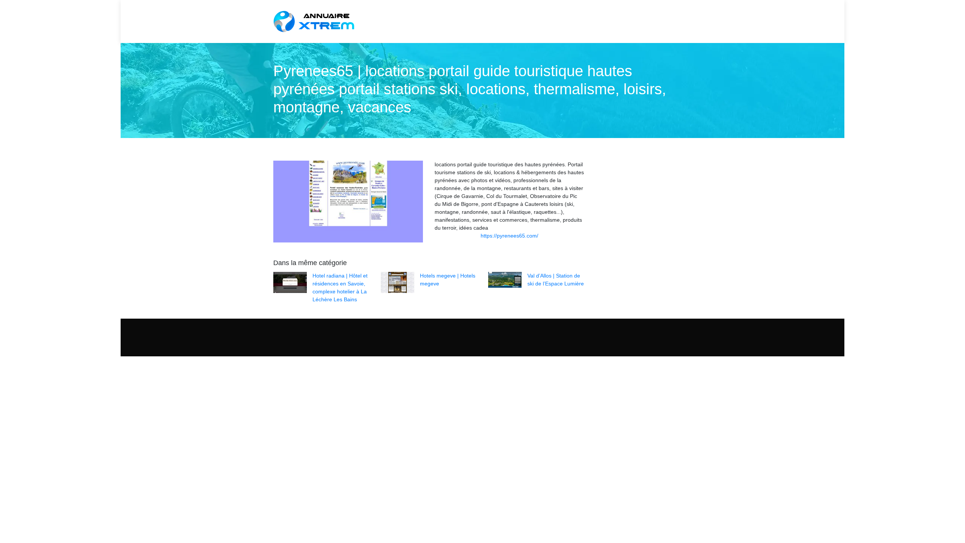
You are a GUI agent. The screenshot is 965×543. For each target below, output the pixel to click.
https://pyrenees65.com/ (509, 236)
